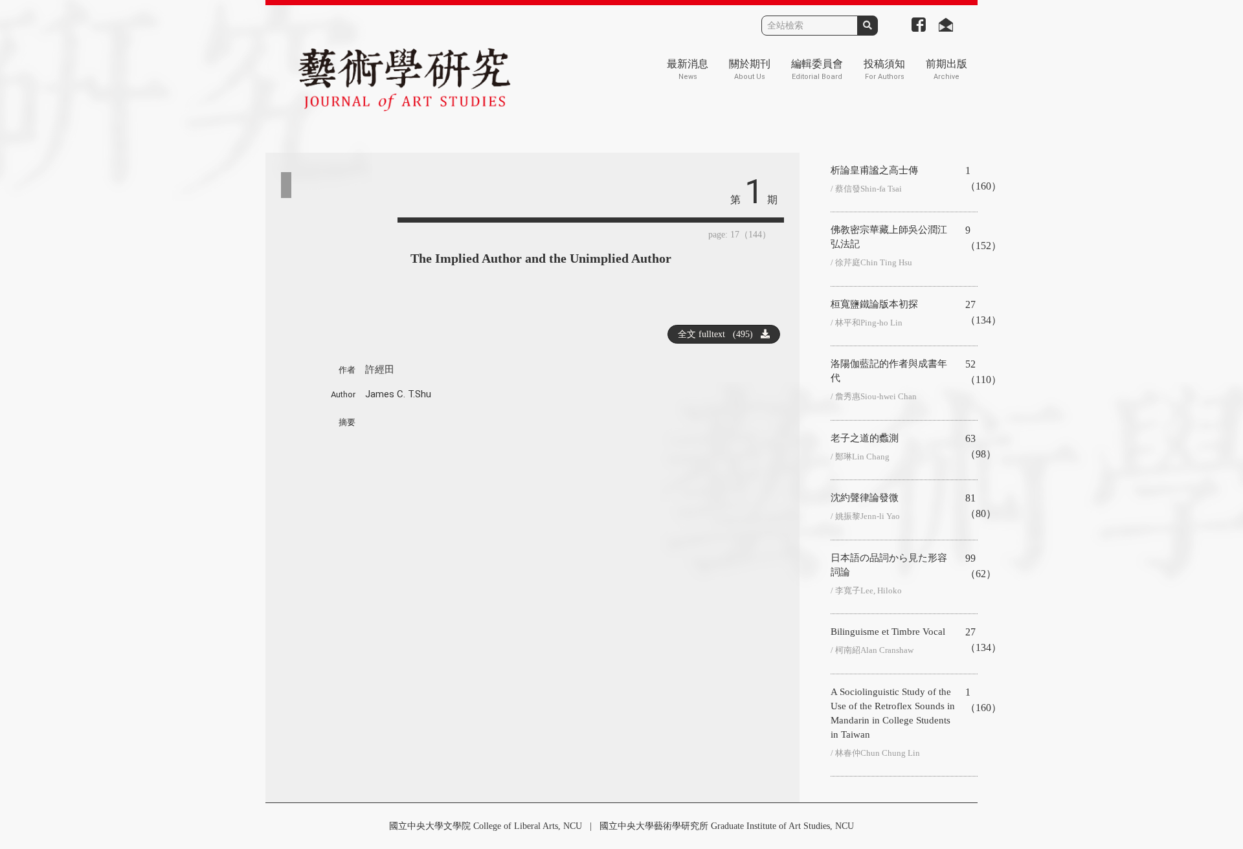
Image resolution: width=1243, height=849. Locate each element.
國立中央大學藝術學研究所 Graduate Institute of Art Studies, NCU (726, 826)
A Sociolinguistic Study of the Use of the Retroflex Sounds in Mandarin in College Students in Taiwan (893, 713)
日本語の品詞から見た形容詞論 (889, 565)
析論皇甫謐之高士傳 (874, 170)
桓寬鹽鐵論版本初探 (874, 304)
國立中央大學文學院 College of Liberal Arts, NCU (485, 826)
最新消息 (687, 69)
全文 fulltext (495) (719, 334)
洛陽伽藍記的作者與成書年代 (889, 370)
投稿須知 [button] (884, 69)
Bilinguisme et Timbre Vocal (888, 631)
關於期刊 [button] (749, 69)
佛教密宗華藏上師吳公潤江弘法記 (889, 237)
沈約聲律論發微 (865, 497)
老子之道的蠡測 (865, 438)
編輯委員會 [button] (817, 69)
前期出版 (946, 69)
